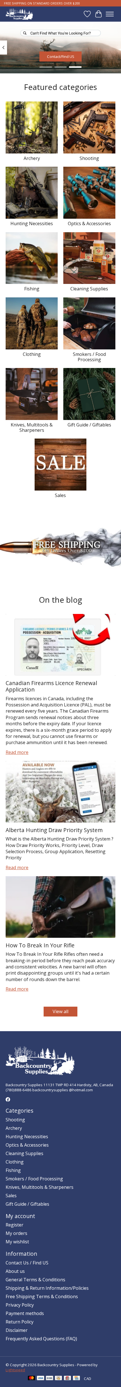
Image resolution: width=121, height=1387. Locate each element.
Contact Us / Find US (27, 1263)
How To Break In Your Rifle (40, 945)
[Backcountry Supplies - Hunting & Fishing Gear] (19, 14)
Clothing (32, 354)
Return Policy (19, 1322)
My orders (16, 1233)
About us (15, 1271)
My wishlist (17, 1242)
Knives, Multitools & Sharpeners (32, 427)
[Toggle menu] (109, 14)
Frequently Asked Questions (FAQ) (41, 1339)
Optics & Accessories (89, 223)
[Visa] (40, 1378)
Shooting (89, 158)
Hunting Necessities (31, 223)
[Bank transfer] (49, 1378)
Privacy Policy (20, 1305)
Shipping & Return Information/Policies (47, 1288)
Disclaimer (17, 1330)
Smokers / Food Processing (89, 357)
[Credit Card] (76, 1378)
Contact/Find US (60, 56)
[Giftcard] (67, 1378)
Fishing (31, 289)
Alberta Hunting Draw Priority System (54, 830)
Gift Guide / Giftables (89, 425)
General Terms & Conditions (35, 1280)
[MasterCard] (31, 1378)
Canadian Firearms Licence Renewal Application (51, 686)
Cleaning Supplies (89, 289)
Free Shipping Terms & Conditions (42, 1296)
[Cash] (58, 1378)
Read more (17, 752)
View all (60, 1011)
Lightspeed (15, 1369)
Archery (32, 158)
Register (14, 1225)
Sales (60, 495)
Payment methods (25, 1313)
